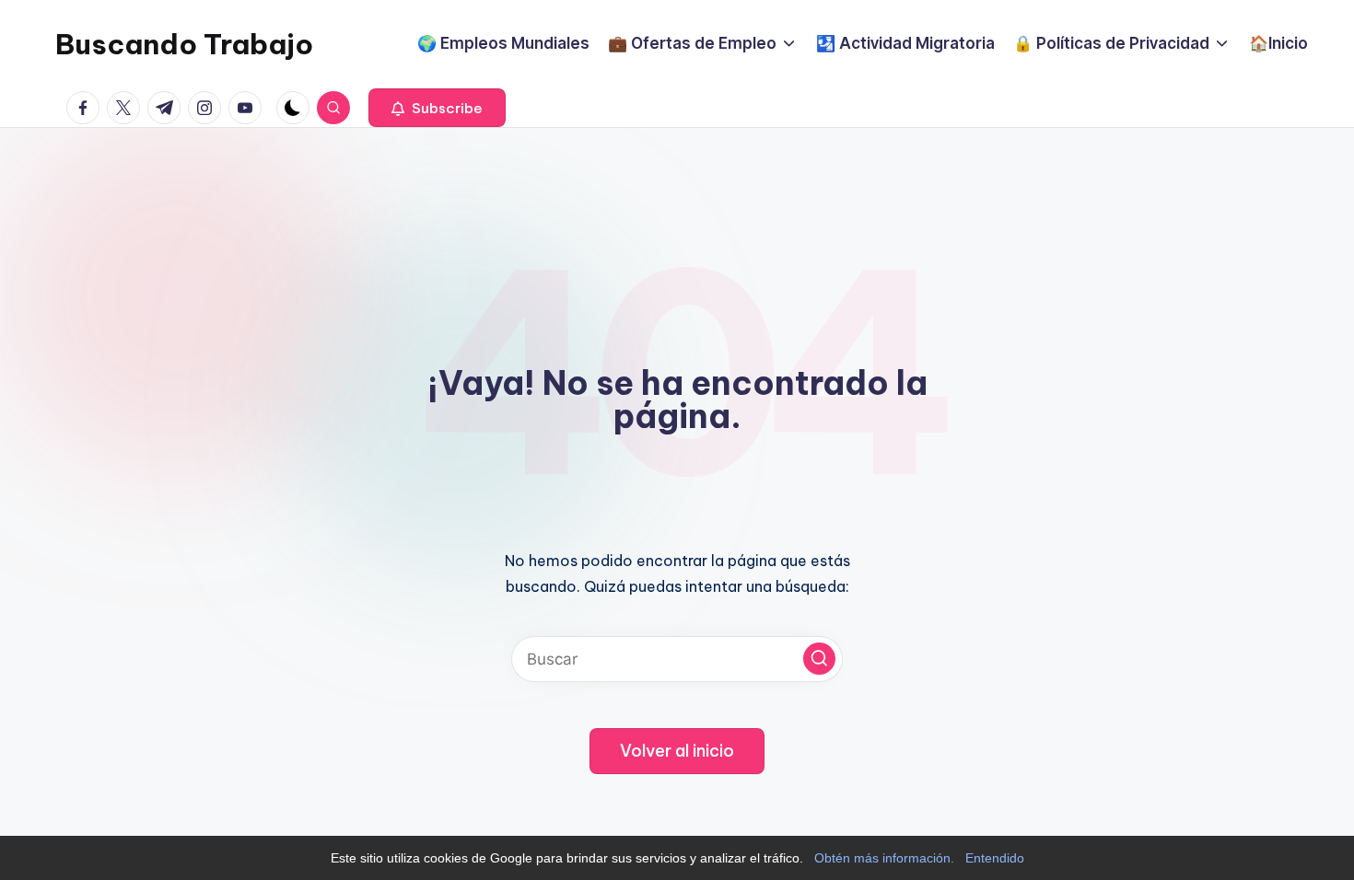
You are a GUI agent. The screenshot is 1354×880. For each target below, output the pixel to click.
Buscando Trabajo (184, 44)
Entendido (994, 858)
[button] (437, 107)
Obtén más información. (884, 858)
